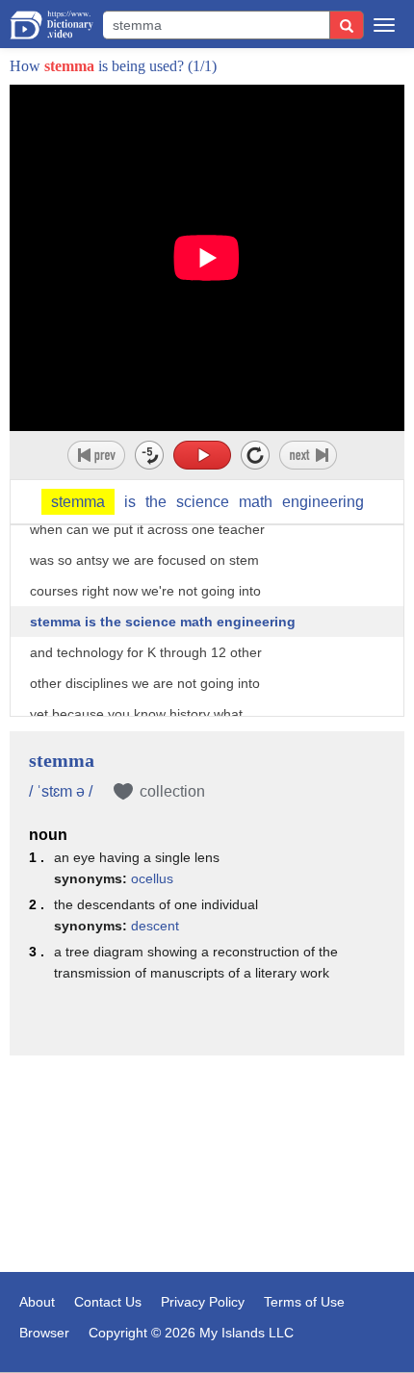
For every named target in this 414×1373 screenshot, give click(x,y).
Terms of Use (304, 1301)
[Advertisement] (207, 1166)
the (156, 502)
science (202, 502)
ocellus (152, 878)
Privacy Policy (203, 1301)
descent (155, 925)
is (130, 502)
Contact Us (108, 1301)
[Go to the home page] (51, 25)
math (255, 502)
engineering (323, 502)
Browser (44, 1332)
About (37, 1301)
